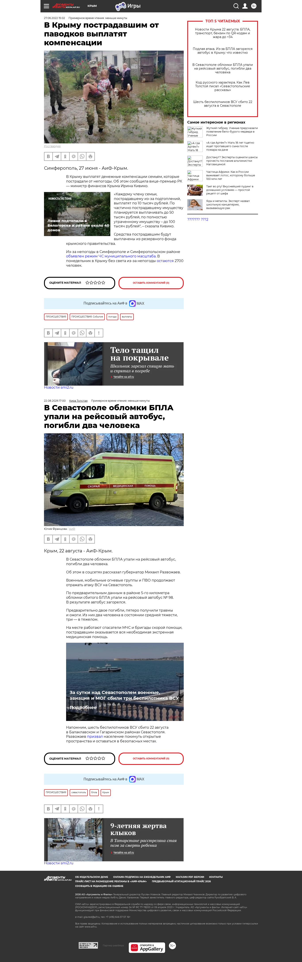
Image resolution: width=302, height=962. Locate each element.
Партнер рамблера (113, 945)
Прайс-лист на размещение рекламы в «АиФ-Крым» (111, 881)
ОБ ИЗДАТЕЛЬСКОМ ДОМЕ (91, 877)
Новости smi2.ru (58, 387)
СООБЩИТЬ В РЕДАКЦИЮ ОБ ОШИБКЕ (99, 886)
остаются (165, 261)
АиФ (72, 528)
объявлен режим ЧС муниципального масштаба (111, 256)
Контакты (216, 877)
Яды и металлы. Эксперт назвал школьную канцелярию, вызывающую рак (228, 204)
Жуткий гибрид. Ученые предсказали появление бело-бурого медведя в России (232, 131)
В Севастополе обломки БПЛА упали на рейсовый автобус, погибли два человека (222, 68)
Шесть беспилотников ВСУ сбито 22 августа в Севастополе (222, 104)
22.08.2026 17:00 (55, 400)
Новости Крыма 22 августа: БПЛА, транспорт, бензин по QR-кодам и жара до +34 (222, 33)
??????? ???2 (197, 219)
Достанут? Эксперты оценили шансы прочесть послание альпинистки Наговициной (232, 161)
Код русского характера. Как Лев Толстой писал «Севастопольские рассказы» (222, 86)
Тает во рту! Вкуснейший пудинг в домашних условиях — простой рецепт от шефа (229, 190)
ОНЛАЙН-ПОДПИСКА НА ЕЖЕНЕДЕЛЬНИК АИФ (142, 877)
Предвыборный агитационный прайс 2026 (181, 881)
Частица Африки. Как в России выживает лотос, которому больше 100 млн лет (230, 175)
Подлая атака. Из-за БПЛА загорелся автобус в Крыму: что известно (222, 51)
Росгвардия (52, 146)
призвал (95, 736)
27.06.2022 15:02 (54, 18)
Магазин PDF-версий (190, 877)
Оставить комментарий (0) (151, 282)
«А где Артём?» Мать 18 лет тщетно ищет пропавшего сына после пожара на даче (230, 146)
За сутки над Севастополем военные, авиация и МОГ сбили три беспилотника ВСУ (124, 695)
